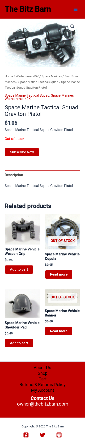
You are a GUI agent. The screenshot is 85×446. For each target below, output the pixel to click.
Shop (42, 373)
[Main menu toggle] (75, 9)
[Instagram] (59, 435)
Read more (59, 274)
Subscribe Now (22, 152)
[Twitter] (42, 435)
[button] (72, 26)
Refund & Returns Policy (43, 384)
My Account (42, 390)
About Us (42, 367)
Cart (42, 378)
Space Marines (52, 76)
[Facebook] (26, 435)
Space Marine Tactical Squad (38, 82)
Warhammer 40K (27, 76)
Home (9, 76)
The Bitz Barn (28, 9)
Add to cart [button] (19, 269)
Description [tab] (14, 175)
